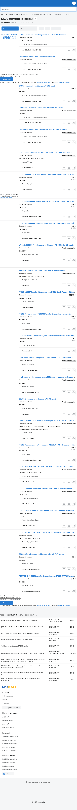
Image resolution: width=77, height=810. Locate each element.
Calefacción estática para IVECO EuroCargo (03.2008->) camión (43, 129)
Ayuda (4, 699)
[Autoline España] (13, 3)
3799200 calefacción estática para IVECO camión (37, 86)
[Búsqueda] (74, 9)
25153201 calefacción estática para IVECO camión (38, 399)
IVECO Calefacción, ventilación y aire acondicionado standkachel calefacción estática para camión (22, 666)
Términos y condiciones (10, 737)
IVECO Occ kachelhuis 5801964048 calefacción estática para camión (45, 314)
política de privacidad (43, 82)
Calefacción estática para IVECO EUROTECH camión (19, 621)
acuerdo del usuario (63, 82)
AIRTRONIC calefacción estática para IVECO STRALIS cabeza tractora (22, 627)
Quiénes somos (7, 696)
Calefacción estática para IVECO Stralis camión (37, 57)
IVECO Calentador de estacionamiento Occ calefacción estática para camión (22, 673)
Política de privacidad (9, 740)
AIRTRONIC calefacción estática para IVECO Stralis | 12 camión (43, 270)
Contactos (5, 703)
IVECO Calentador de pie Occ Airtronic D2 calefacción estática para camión (21, 679)
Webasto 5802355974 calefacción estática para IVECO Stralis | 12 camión (46, 245)
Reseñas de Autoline (9, 747)
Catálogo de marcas (9, 751)
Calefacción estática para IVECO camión (14, 646)
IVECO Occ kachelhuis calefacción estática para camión (19, 633)
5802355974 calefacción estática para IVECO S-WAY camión (41, 554)
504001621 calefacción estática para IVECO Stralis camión (41, 108)
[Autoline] (2, 14)
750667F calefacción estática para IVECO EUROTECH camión (42, 35)
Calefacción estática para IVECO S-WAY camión (17, 639)
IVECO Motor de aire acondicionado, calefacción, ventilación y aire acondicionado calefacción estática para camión (23, 660)
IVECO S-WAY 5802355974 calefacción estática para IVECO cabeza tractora (47, 152)
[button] (74, 3)
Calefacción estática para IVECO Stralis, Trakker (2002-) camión (22, 653)
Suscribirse (7, 79)
